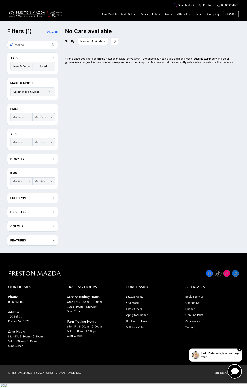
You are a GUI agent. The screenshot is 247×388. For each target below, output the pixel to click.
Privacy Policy (43, 372)
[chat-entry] (234, 371)
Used (43, 66)
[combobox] (32, 91)
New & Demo (21, 66)
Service (230, 14)
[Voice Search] (53, 45)
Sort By (69, 41)
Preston (207, 5)
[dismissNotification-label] (239, 349)
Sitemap (60, 372)
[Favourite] (114, 41)
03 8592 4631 (230, 5)
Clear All (52, 32)
